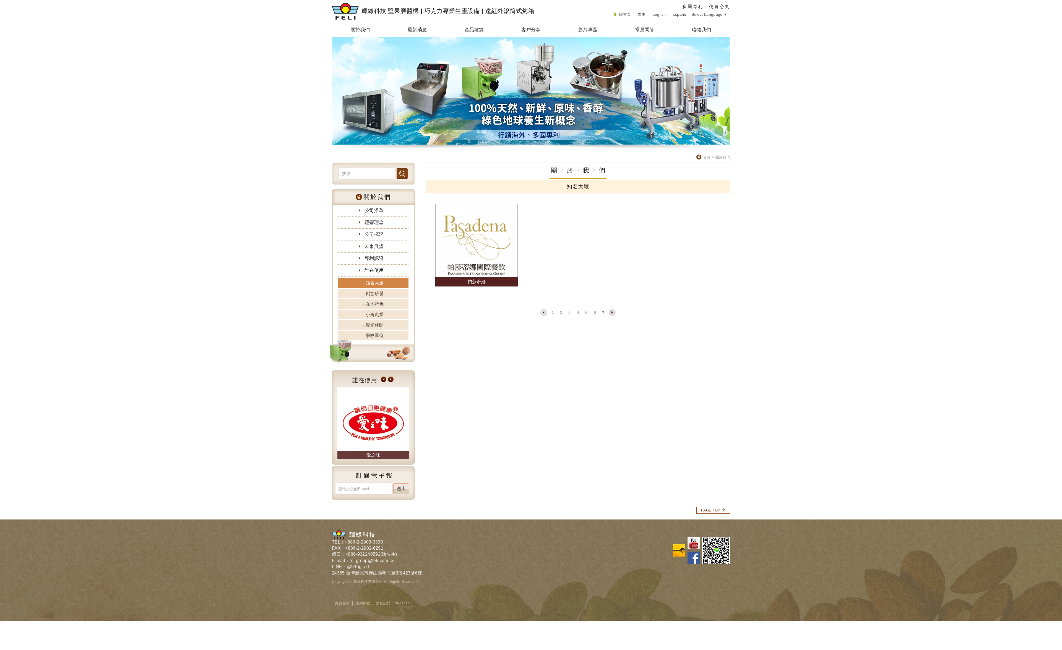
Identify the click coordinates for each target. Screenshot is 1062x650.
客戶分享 (530, 29)
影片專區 (587, 29)
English (659, 14)
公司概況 (374, 234)
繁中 (642, 14)
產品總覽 (474, 29)
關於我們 (360, 29)
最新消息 (417, 29)
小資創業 (375, 314)
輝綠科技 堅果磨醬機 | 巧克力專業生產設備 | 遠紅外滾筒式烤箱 (448, 10)
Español (680, 14)
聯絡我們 (701, 29)
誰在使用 (374, 270)
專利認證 (374, 258)
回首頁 (625, 14)
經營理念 (374, 222)
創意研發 (375, 293)
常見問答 (644, 29)
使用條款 (362, 603)
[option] (373, 423)
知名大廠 (375, 283)
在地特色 (375, 304)
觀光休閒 (375, 325)
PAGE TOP (710, 510)
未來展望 (374, 246)
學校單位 (375, 335)
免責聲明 (342, 603)
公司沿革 (374, 210)
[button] (383, 379)
